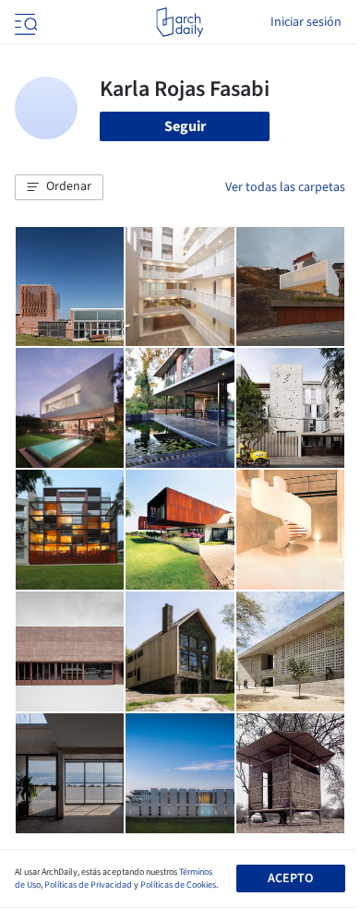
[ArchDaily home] (179, 22)
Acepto (290, 878)
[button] (59, 187)
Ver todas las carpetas (285, 187)
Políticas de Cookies (178, 884)
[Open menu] (24, 22)
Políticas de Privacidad (88, 884)
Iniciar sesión (306, 22)
